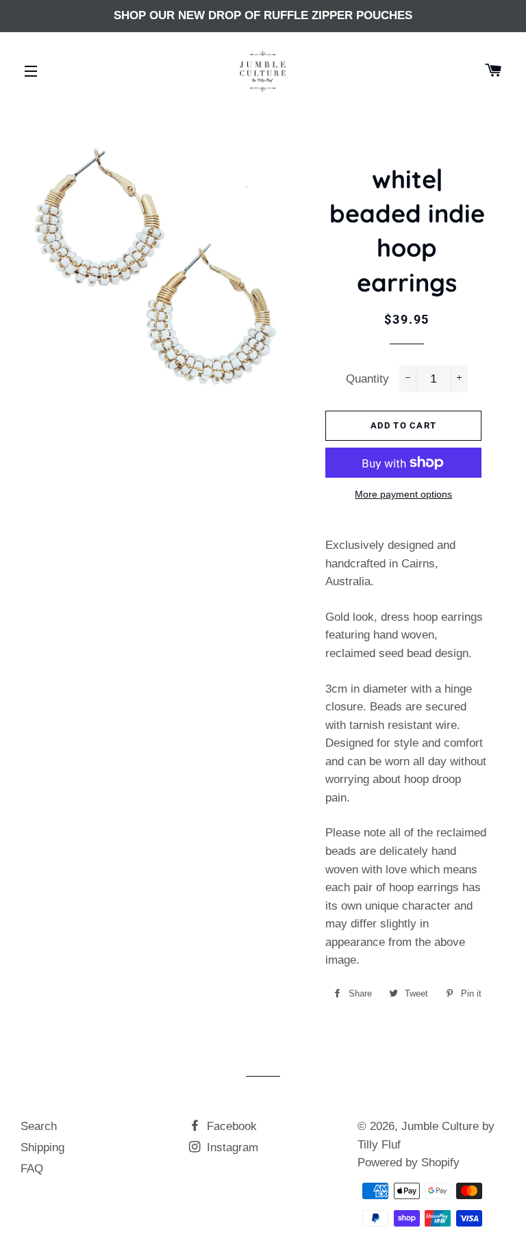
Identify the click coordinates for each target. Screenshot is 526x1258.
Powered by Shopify (409, 1162)
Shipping (42, 1147)
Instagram (230, 1147)
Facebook (230, 1126)
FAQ (32, 1168)
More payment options (403, 494)
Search (39, 1126)
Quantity (367, 378)
